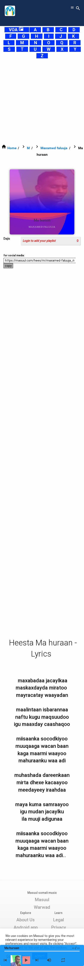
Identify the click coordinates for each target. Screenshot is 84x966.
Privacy (58, 927)
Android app (26, 927)
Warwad (42, 907)
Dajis (6, 238)
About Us (25, 919)
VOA (16, 29)
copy (8, 265)
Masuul (42, 899)
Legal (58, 919)
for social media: (14, 255)
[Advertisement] (42, 101)
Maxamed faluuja (53, 148)
